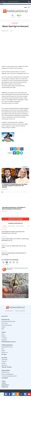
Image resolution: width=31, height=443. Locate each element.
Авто (3, 348)
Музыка (4, 336)
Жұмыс (3, 350)
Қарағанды (4, 359)
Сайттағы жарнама (20, 310)
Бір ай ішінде (11, 226)
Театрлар (4, 338)
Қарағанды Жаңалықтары (8, 321)
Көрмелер (4, 339)
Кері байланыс (9, 310)
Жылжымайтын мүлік (7, 347)
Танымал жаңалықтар (15, 223)
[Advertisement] (15, 49)
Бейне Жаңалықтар (7, 325)
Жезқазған (4, 365)
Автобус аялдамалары (7, 374)
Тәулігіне (4, 226)
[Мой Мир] (21, 149)
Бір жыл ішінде (20, 226)
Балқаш (3, 363)
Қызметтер (5, 352)
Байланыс (3, 1)
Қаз (25, 7)
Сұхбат (3, 327)
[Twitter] (15, 149)
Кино (3, 334)
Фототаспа (5, 323)
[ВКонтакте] (11, 149)
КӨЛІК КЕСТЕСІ (5, 372)
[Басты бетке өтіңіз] (15, 12)
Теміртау (4, 361)
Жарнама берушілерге (13, 1)
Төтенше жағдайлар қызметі (9, 376)
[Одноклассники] (18, 149)
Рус (29, 7)
